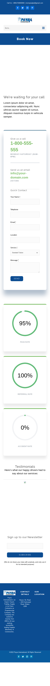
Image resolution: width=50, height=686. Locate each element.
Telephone (14, 209)
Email (13, 222)
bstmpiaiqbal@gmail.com (34, 3)
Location (13, 235)
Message (14, 260)
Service (13, 248)
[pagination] (19, 514)
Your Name (15, 197)
